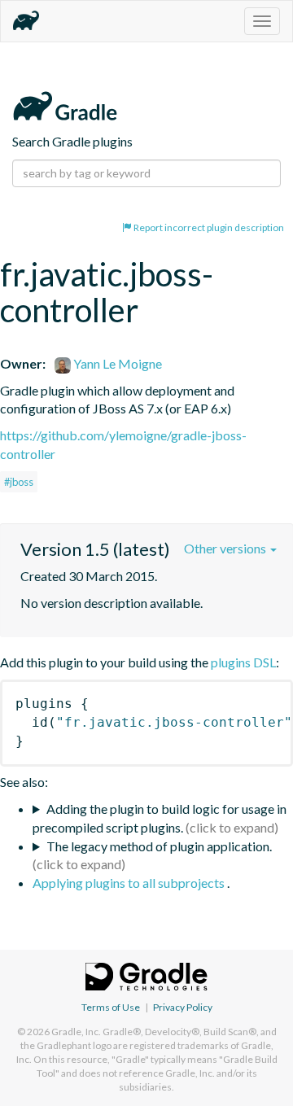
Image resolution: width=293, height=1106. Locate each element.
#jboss (18, 481)
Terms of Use (110, 1007)
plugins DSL (243, 662)
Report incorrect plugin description (208, 227)
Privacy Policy (182, 1007)
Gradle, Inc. (76, 1031)
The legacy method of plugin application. (159, 846)
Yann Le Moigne (116, 363)
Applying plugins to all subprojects (130, 882)
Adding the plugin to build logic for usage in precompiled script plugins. (159, 818)
